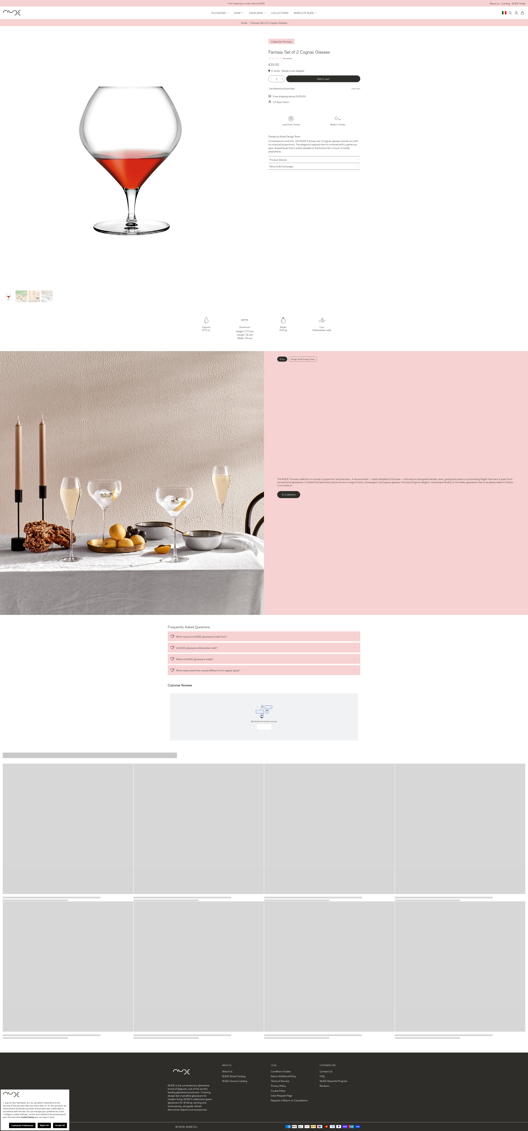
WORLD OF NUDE (304, 12)
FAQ (322, 1076)
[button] (323, 78)
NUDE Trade (518, 3)
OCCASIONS (218, 12)
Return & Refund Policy (283, 1076)
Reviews (324, 1085)
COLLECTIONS (279, 12)
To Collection (289, 494)
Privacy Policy (278, 1085)
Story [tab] (282, 359)
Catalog (505, 3)
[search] (510, 13)
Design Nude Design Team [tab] (303, 359)
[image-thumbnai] (8, 296)
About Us (227, 1071)
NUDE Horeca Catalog (234, 1080)
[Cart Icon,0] (522, 13)
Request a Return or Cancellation (289, 1100)
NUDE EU (191, 1126)
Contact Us (326, 1071)
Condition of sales (281, 1071)
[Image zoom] (131, 161)
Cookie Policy (278, 1090)
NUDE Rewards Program (333, 1080)
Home (244, 22)
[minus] (271, 79)
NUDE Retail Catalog (233, 1076)
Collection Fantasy (281, 41)
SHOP (237, 12)
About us (495, 3)
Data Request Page (281, 1095)
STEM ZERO (256, 12)
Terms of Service (280, 1080)
